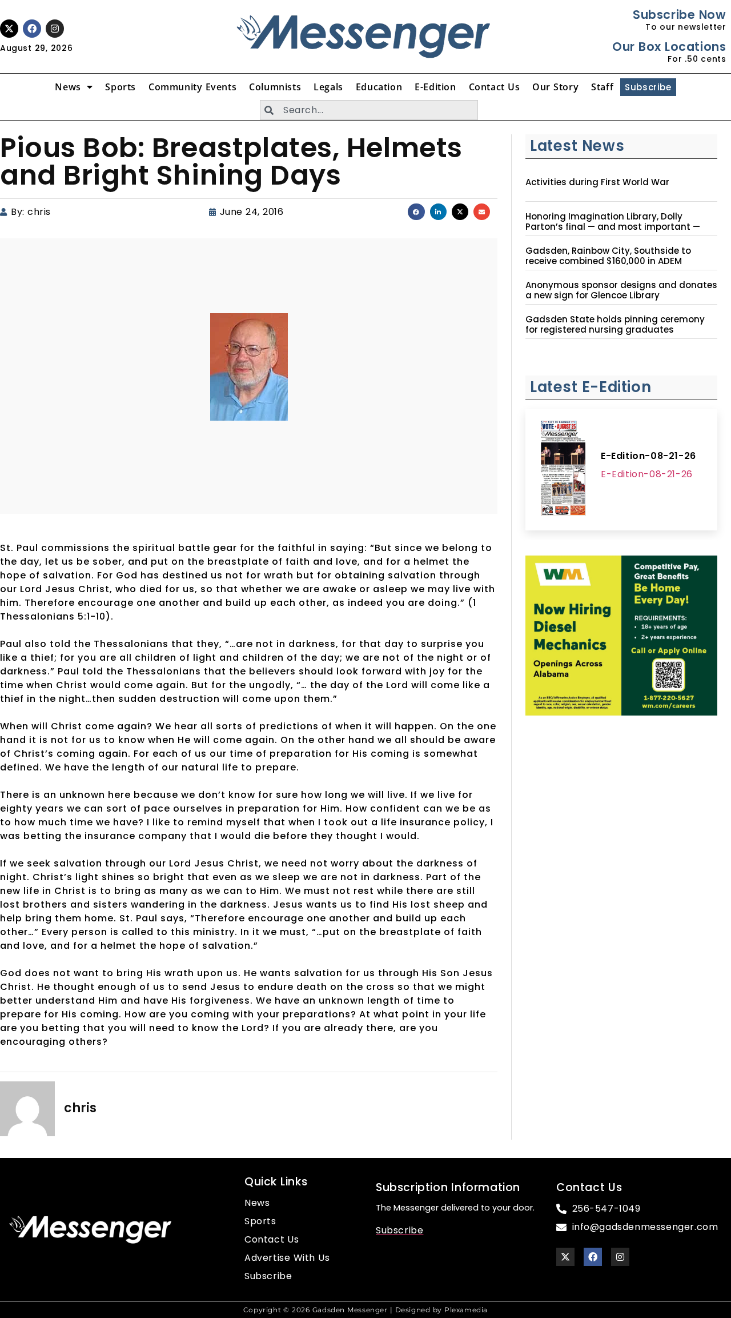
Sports (120, 87)
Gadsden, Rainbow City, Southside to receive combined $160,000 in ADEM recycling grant (608, 261)
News (68, 87)
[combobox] (369, 110)
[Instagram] (55, 28)
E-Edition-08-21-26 (648, 455)
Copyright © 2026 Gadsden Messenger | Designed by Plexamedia (365, 1309)
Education (379, 87)
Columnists (275, 87)
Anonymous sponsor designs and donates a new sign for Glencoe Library (621, 290)
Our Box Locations (669, 46)
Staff (602, 87)
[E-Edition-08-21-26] (563, 469)
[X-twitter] (9, 28)
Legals (328, 87)
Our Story (555, 87)
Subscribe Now (679, 14)
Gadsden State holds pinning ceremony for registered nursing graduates (615, 324)
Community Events (192, 87)
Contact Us (494, 87)
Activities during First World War (597, 182)
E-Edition (435, 87)
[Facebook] (32, 28)
